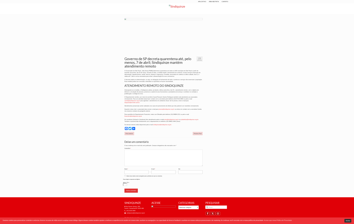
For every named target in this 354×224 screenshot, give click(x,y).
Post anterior (129, 133)
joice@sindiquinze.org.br (171, 119)
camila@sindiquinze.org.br (132, 100)
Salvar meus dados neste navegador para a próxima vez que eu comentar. (144, 176)
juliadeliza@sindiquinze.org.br (189, 119)
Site (179, 169)
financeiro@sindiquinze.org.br (133, 116)
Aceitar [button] (348, 220)
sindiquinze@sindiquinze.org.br (162, 124)
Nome (126, 169)
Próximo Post (198, 133)
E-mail (153, 169)
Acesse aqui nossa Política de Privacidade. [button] (278, 220)
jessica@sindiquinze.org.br (166, 109)
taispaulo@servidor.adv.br (131, 102)
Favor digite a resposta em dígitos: (131, 179)
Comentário (127, 148)
